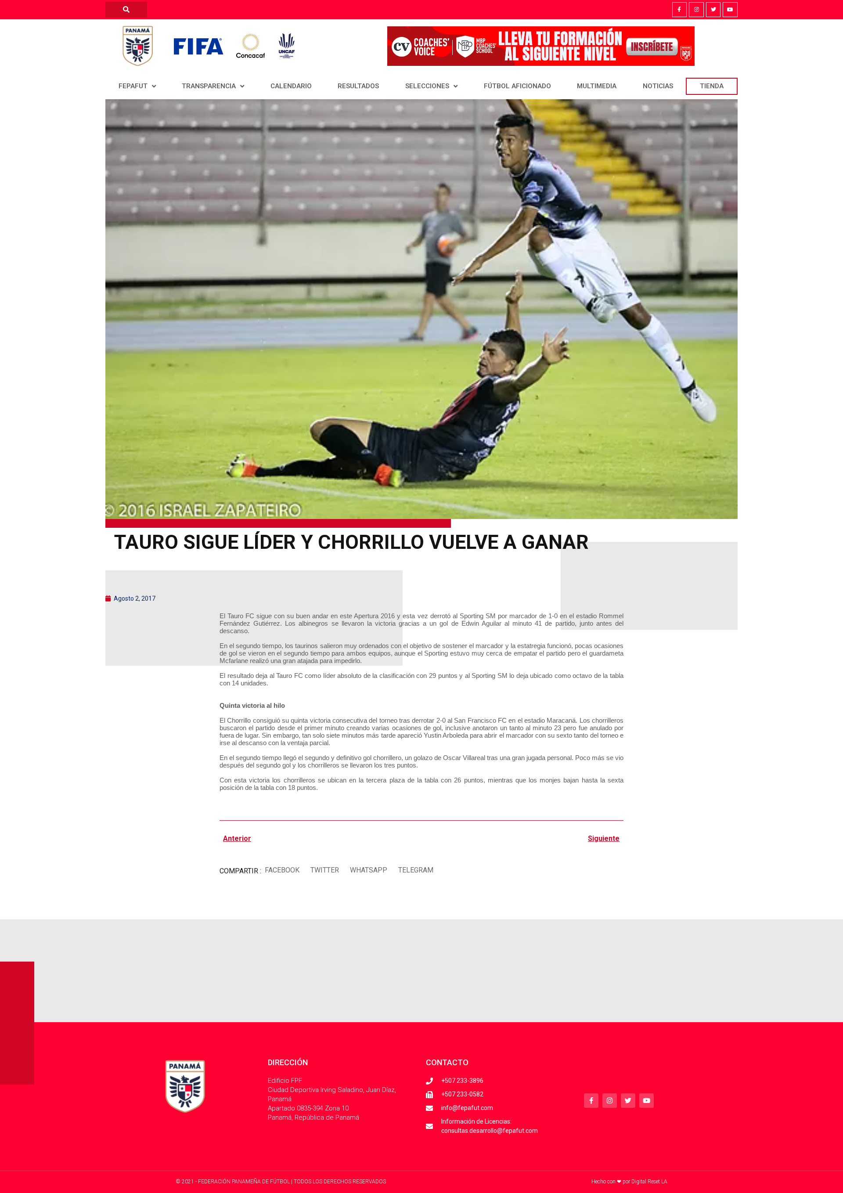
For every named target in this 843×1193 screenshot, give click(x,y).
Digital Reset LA (649, 1182)
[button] (282, 870)
